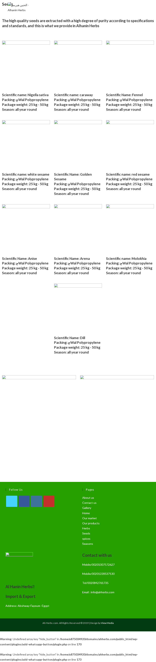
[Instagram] (36, 501)
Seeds (86, 533)
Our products (91, 523)
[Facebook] (24, 501)
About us (88, 497)
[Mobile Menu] (147, 7)
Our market (89, 518)
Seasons (87, 543)
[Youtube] (48, 501)
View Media (107, 622)
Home (86, 513)
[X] (11, 501)
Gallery (86, 507)
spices (86, 538)
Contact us (89, 502)
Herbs (86, 528)
